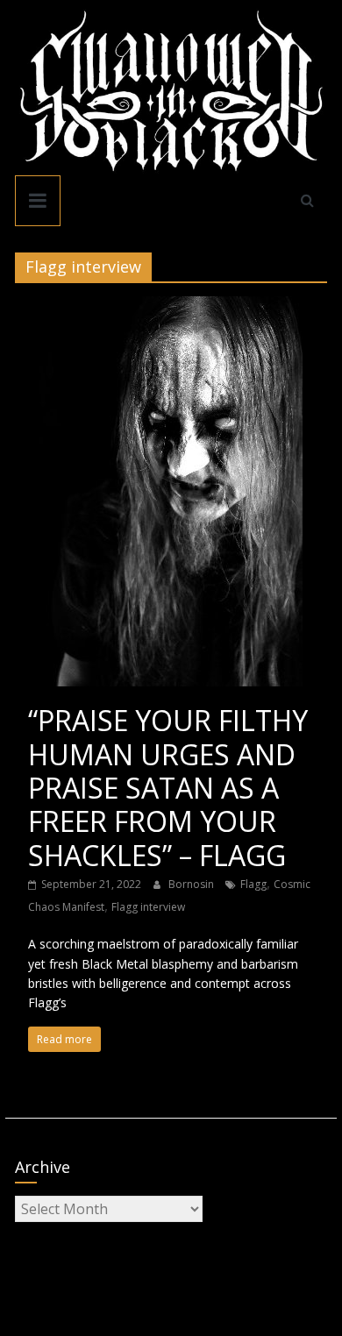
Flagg (253, 884)
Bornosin (192, 884)
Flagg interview (148, 906)
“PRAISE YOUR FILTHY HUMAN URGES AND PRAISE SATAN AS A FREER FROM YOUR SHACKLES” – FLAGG (168, 787)
